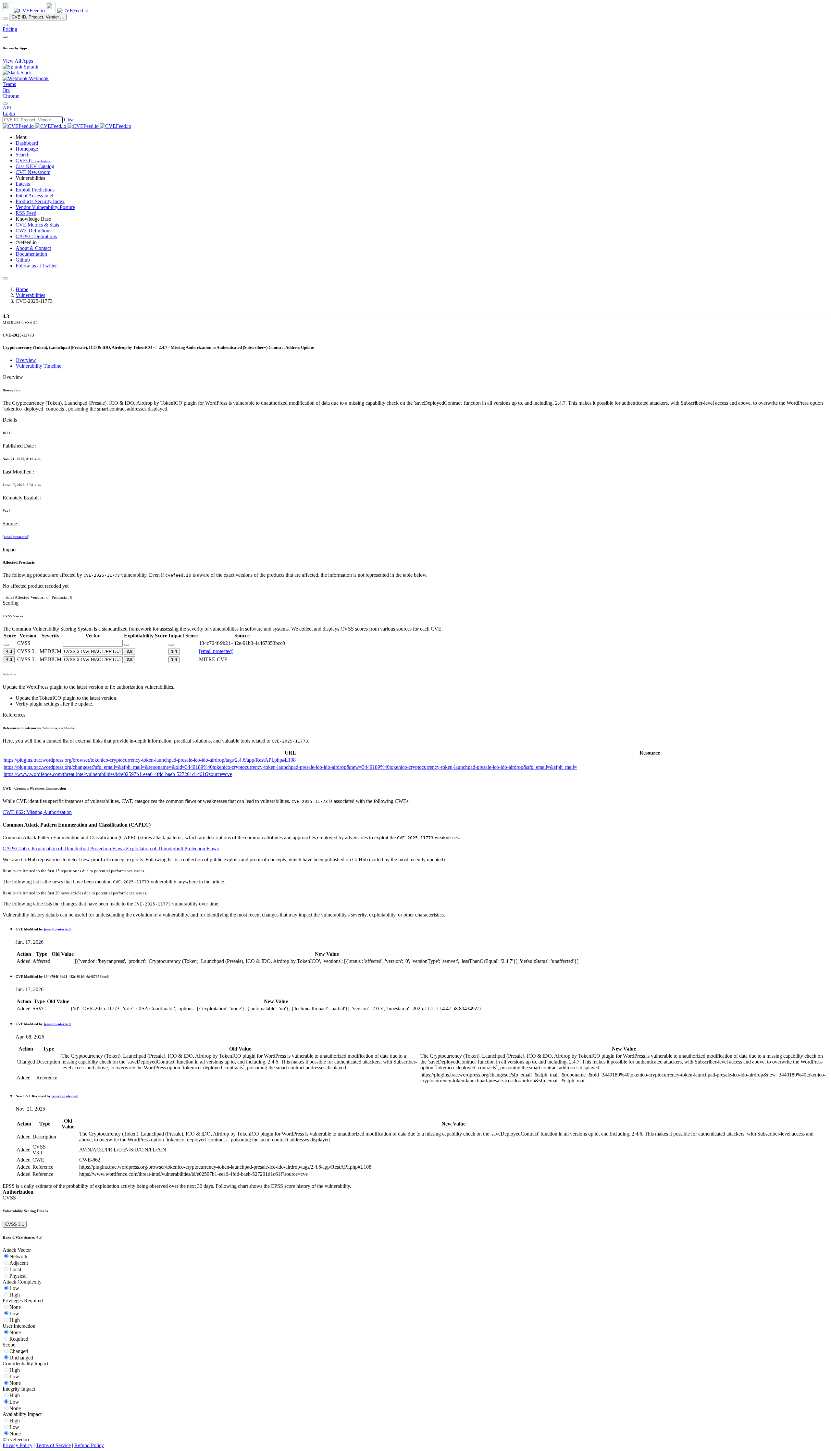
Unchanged (21, 1357)
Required (18, 1339)
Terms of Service (53, 1445)
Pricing (10, 29)
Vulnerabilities (30, 295)
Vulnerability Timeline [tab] (38, 366)
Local (15, 1269)
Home (22, 289)
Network (18, 1256)
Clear (69, 119)
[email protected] (16, 537)
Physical (18, 1276)
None (15, 1307)
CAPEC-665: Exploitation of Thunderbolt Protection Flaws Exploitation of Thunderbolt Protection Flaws (111, 848)
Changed (18, 1351)
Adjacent (18, 1263)
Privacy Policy (17, 1445)
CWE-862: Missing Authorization (37, 812)
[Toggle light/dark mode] (5, 104)
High (14, 1294)
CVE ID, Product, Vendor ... (38, 17)
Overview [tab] (26, 360)
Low (14, 1288)
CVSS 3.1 (14, 1224)
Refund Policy (89, 1445)
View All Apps (18, 61)
